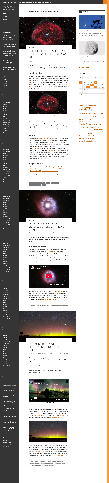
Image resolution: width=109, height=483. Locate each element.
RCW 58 (48, 183)
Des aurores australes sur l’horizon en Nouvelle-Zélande (48, 347)
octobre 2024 (6, 124)
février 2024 (5, 141)
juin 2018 (5, 280)
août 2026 (5, 79)
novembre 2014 (6, 367)
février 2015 (5, 361)
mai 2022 (5, 184)
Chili (86, 107)
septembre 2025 (6, 102)
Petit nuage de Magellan (36, 465)
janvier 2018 (5, 290)
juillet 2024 (5, 130)
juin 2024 (5, 132)
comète (89, 107)
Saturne (94, 129)
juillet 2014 (5, 376)
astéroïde (98, 105)
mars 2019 (5, 261)
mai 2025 (5, 110)
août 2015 (5, 349)
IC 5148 (54, 130)
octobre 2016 (6, 320)
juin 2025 (5, 108)
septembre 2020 (6, 224)
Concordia (37, 451)
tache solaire (85, 134)
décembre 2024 (6, 120)
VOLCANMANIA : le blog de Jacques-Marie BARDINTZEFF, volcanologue (9, 429)
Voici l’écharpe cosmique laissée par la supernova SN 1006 (47, 169)
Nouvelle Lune (97, 120)
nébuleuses (55, 142)
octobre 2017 (6, 296)
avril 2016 (5, 333)
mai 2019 (5, 257)
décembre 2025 (6, 96)
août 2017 (5, 300)
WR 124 (43, 158)
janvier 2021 (5, 216)
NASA (92, 120)
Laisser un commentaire (61, 232)
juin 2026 (5, 83)
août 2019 (5, 251)
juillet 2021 (5, 204)
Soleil (30, 82)
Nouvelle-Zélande (59, 463)
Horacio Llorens (55, 417)
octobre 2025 (6, 100)
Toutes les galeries (85, 67)
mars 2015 (5, 359)
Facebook (50, 177)
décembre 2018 (6, 267)
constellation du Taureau (97, 111)
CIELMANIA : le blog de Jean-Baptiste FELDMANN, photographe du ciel (27, 2)
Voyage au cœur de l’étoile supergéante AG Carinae (46, 226)
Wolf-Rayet (55, 183)
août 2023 (5, 153)
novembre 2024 (6, 122)
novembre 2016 (6, 318)
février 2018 (5, 288)
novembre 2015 (6, 343)
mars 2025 (5, 114)
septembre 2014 (6, 372)
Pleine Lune (94, 127)
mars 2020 (5, 237)
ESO (92, 113)
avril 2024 (5, 137)
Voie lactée (52, 255)
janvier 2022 (5, 192)
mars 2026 (5, 90)
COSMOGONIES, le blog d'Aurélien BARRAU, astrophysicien (9, 396)
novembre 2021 (6, 196)
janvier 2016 (5, 339)
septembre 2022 (6, 175)
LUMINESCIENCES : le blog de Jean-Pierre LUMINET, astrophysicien (9, 410)
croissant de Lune (85, 113)
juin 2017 (5, 304)
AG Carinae (33, 305)
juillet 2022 (5, 179)
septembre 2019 (6, 249)
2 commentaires (92, 63)
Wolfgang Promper (57, 115)
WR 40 (44, 185)
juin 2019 (5, 255)
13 (91, 84)
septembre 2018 (6, 273)
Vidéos (100, 2)
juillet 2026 (5, 81)
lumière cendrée (84, 117)
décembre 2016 (6, 316)
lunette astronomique (100, 117)
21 (95, 87)
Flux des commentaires (8, 444)
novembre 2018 (6, 269)
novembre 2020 (6, 220)
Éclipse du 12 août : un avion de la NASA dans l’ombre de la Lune (9, 55)
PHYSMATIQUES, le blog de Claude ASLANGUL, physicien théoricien (9, 422)
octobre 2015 (6, 345)
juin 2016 (5, 329)
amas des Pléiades (84, 105)
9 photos (89, 56)
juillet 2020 (5, 228)
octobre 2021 (6, 198)
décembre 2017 (6, 292)
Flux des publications (7, 442)
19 (88, 87)
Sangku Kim (62, 415)
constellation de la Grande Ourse (85, 110)
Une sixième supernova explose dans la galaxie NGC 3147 (47, 167)
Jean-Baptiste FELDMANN (47, 60)
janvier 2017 (5, 314)
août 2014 (5, 374)
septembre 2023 (6, 151)
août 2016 (5, 325)
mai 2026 (5, 85)
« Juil (80, 94)
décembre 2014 (6, 365)
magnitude (52, 251)
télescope (91, 134)
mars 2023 (5, 163)
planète (99, 124)
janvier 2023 (5, 167)
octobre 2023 (6, 149)
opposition (94, 124)
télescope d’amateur (56, 291)
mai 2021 (5, 208)
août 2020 (5, 226)
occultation (92, 121)
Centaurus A (32, 130)
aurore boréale (82, 107)
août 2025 (5, 104)
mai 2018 (5, 282)
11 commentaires (92, 36)
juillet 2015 (5, 351)
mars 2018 (5, 286)
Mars (81, 119)
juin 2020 (5, 231)
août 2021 (5, 202)
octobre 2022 (6, 173)
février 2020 (5, 239)
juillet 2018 (5, 278)
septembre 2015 (6, 347)
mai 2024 (5, 134)
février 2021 (5, 214)
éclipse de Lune (96, 138)
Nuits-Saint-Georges (84, 121)
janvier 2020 (5, 241)
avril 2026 (5, 87)
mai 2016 (5, 331)
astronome (93, 105)
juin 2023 (5, 157)
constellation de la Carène (46, 138)
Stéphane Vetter (38, 415)
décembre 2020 (6, 218)
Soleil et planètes (7, 23)
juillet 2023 (5, 155)
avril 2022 (5, 186)
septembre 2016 (6, 323)
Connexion (5, 440)
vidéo (93, 136)
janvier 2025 (5, 118)
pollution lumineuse (84, 130)
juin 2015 (5, 353)
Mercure (87, 120)
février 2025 (5, 116)
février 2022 (5, 190)
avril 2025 (5, 112)
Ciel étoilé (31, 47)
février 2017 (5, 312)
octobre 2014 (6, 370)
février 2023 (5, 165)
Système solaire (100, 132)
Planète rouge (84, 127)
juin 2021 (5, 206)
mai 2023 (5, 159)
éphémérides (84, 141)
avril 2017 (5, 308)
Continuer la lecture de (49, 299)
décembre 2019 (6, 243)
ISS (95, 113)
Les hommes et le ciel (8, 26)
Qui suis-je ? (94, 2)
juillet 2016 (5, 327)
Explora (4, 405)
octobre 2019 (6, 247)
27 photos (90, 30)
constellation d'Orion (86, 109)
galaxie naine (33, 463)
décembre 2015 (6, 341)
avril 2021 (5, 210)
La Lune (4, 13)
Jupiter (99, 113)
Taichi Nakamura (49, 465)
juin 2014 (5, 378)
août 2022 (5, 177)
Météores (31, 341)
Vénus (90, 138)
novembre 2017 (6, 294)
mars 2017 (5, 310)
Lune (93, 116)
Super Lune (94, 132)
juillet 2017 (5, 302)
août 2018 (5, 275)
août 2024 (5, 128)
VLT (96, 136)
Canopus (43, 461)
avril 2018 (5, 284)
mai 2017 (5, 306)
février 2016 (5, 337)
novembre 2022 (6, 171)
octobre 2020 (6, 222)
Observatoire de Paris (53, 150)
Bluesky (58, 177)
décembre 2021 (6, 194)
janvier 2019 (5, 265)
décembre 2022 (6, 169)
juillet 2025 (5, 106)
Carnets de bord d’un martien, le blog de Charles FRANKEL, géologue (9, 390)
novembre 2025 (6, 98)
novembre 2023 (6, 147)
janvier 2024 (5, 143)
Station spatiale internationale (85, 132)
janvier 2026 (5, 94)
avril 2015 (5, 357)
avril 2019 (5, 259)
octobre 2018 (6, 271)
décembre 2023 (6, 145)
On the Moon (85, 124)
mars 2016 (5, 335)
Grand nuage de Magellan (46, 463)
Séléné (80, 134)
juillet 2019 (5, 253)
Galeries (85, 12)
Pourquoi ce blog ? (84, 2)
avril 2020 (5, 235)
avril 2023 (5, 161)
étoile (91, 141)
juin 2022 (5, 181)
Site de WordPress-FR (7, 446)
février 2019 (5, 263)
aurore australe (34, 461)
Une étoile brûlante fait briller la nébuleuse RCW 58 (48, 53)
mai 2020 (5, 233)
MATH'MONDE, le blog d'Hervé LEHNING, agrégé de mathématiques (9, 416)
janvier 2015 (5, 363)
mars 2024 (5, 139)
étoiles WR (36, 148)
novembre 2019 (6, 245)
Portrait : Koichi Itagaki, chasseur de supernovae (44, 171)
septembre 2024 (6, 126)
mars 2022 (5, 188)
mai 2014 (5, 380)
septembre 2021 (6, 200)
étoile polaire (95, 141)
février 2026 (5, 92)
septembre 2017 (6, 298)
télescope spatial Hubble (60, 305)
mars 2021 (5, 212)
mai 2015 (5, 355)
